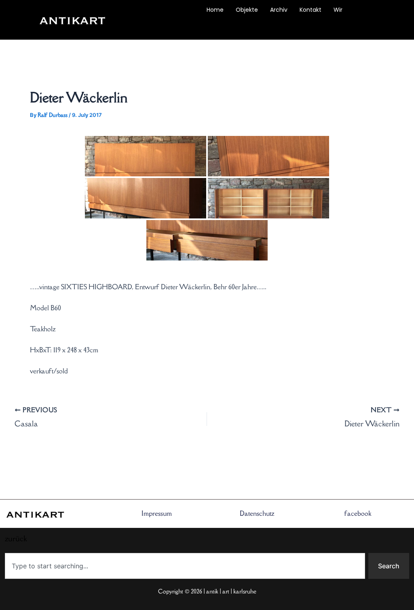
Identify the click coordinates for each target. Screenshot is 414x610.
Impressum (157, 513)
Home (215, 10)
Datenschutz (257, 513)
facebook (357, 513)
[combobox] (185, 566)
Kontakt (310, 10)
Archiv (278, 10)
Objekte (247, 10)
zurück (150, 28)
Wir (338, 10)
